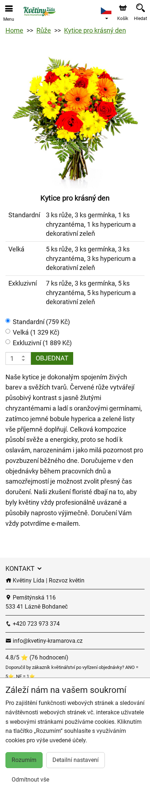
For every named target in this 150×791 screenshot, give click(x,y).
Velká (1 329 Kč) (36, 332)
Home (14, 30)
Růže (43, 30)
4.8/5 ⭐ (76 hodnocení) (36, 657)
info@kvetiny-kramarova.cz (47, 640)
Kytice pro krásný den (95, 30)
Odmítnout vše (30, 779)
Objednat (52, 358)
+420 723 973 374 (35, 623)
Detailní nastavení (75, 759)
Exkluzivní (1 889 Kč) (42, 343)
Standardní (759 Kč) (41, 322)
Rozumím (24, 759)
